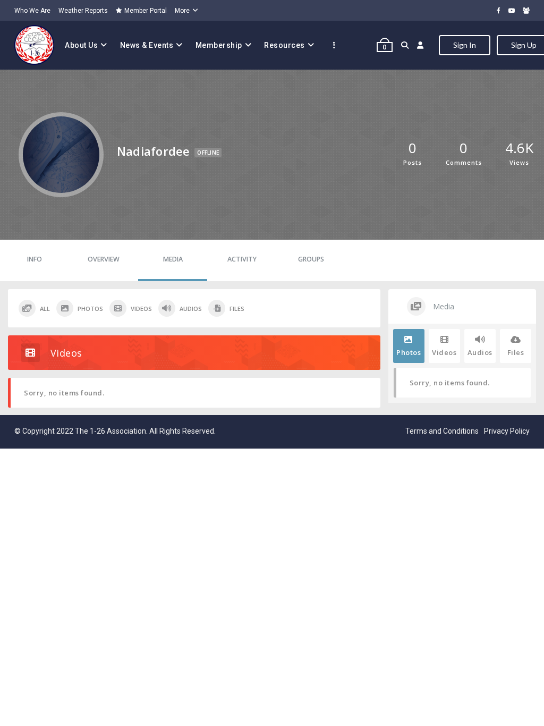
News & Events (147, 45)
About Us (81, 45)
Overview (104, 259)
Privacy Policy (507, 431)
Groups (311, 259)
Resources (284, 45)
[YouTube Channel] (511, 10)
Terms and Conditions (442, 431)
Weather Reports (83, 10)
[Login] (420, 45)
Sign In (464, 44)
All (45, 309)
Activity (242, 259)
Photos (90, 309)
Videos (141, 309)
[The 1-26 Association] (34, 45)
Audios (191, 309)
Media (173, 259)
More (182, 10)
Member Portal (145, 10)
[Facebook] (498, 10)
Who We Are (32, 10)
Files (237, 309)
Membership (219, 45)
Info (34, 259)
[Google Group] (526, 10)
